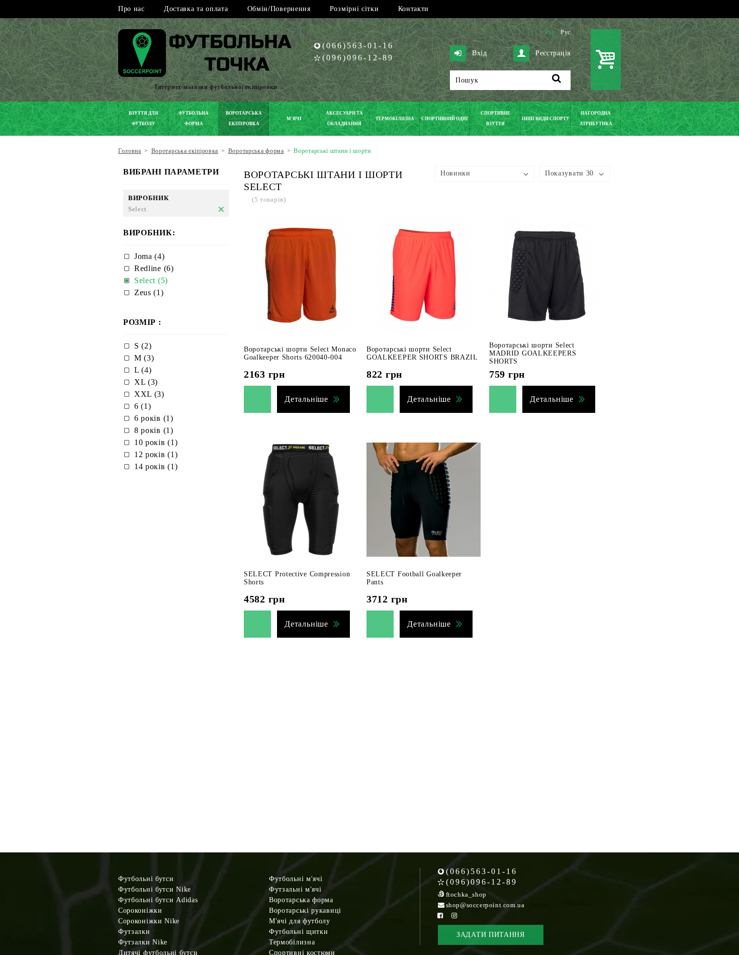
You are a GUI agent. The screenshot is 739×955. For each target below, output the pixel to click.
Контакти (413, 9)
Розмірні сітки (354, 9)
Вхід (479, 53)
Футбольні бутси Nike (154, 889)
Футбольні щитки (298, 931)
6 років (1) (153, 418)
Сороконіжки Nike (148, 921)
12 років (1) (155, 454)
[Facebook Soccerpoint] (440, 915)
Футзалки (134, 931)
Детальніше (306, 399)
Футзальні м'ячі (295, 889)
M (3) (144, 358)
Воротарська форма (301, 900)
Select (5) (151, 280)
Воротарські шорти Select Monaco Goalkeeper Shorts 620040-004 (300, 353)
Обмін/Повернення (279, 9)
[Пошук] (557, 80)
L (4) (143, 370)
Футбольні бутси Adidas (158, 900)
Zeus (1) (149, 292)
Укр (550, 32)
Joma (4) (149, 256)
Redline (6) (154, 268)
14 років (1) (155, 466)
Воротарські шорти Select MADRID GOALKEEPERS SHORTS (533, 353)
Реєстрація (553, 53)
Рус (566, 32)
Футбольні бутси (146, 879)
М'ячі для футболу (299, 921)
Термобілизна (292, 942)
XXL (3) (149, 394)
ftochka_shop (466, 894)
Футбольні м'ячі (296, 879)
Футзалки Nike (142, 942)
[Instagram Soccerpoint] (454, 915)
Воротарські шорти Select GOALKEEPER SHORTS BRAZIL (422, 353)
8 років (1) (153, 430)
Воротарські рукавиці (305, 910)
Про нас (131, 9)
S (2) (143, 345)
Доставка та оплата (196, 9)
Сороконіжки (140, 910)
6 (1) (142, 406)
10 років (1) (155, 442)
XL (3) (146, 382)
